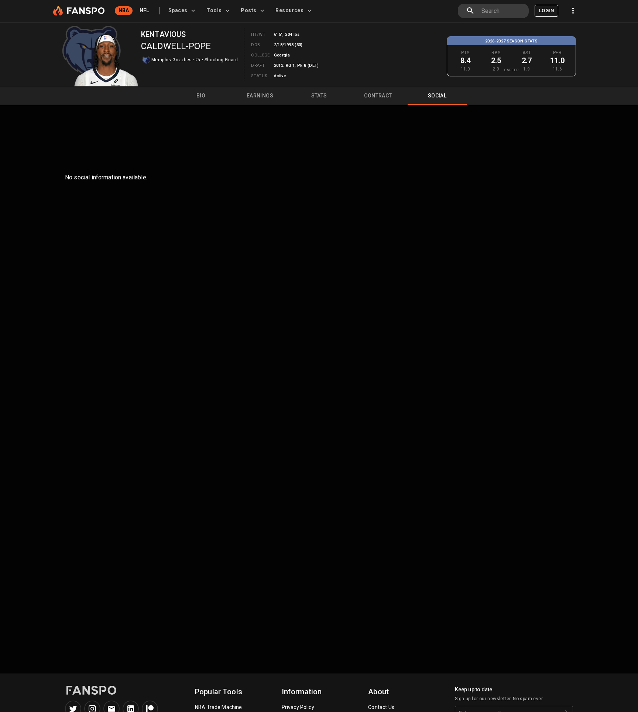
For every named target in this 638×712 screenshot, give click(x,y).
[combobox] (502, 11)
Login (546, 10)
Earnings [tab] (260, 96)
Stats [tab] (319, 96)
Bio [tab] (200, 96)
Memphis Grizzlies (171, 59)
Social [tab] (437, 96)
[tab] (183, 10)
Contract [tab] (378, 96)
